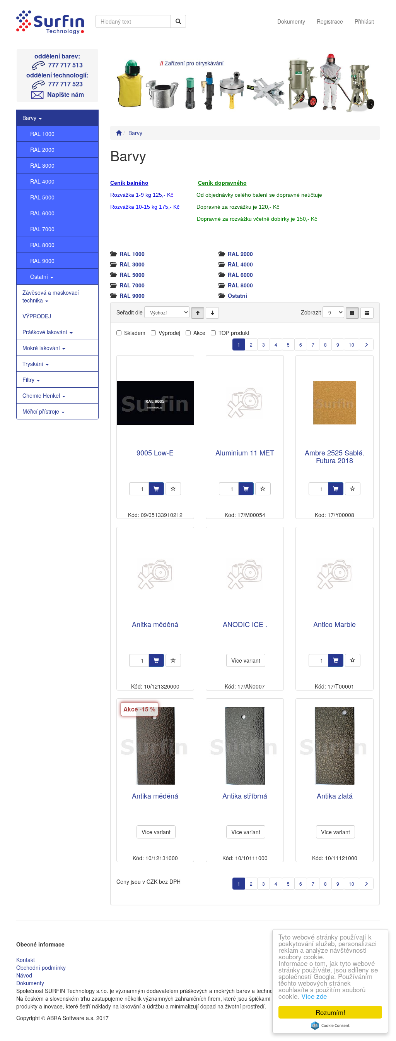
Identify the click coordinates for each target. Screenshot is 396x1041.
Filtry (29, 379)
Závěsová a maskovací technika (50, 296)
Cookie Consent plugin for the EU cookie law (330, 1025)
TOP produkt (233, 333)
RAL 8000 (42, 245)
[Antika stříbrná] (244, 746)
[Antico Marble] (334, 574)
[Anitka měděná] (155, 574)
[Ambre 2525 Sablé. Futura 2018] (335, 402)
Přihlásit (364, 21)
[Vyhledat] (178, 21)
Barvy (30, 118)
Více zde (314, 996)
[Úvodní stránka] (118, 133)
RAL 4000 (42, 181)
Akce (199, 333)
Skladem (134, 333)
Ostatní (40, 276)
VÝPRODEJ (36, 316)
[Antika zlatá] (334, 746)
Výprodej (169, 333)
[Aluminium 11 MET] (244, 402)
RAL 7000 (42, 229)
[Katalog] (352, 313)
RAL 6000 (42, 213)
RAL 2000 (42, 149)
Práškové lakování (45, 332)
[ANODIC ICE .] (244, 574)
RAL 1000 (42, 133)
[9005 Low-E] (155, 402)
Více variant (245, 660)
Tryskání (33, 364)
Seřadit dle (129, 312)
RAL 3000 (42, 165)
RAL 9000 (42, 261)
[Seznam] (367, 313)
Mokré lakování (41, 348)
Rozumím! (330, 1012)
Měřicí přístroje (41, 411)
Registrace (330, 21)
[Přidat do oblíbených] (173, 488)
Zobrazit (311, 312)
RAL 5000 (42, 197)
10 (351, 344)
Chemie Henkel (41, 395)
